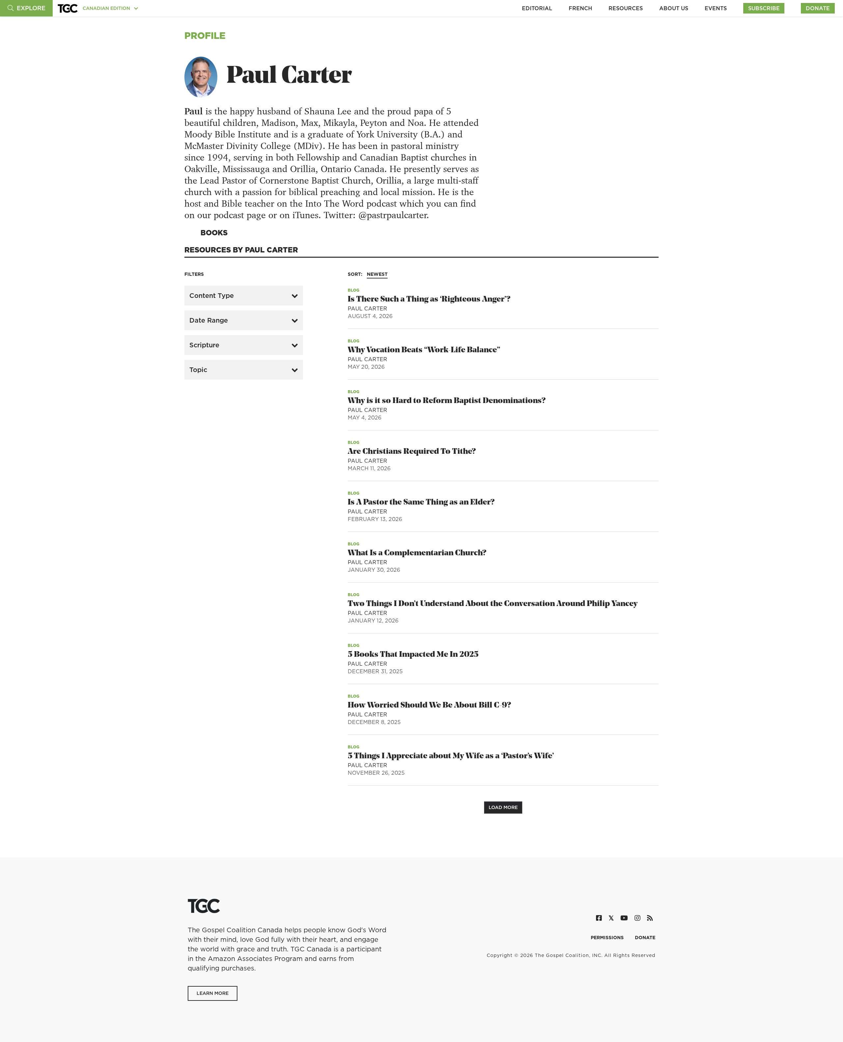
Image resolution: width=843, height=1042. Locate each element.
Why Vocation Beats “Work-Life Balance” (424, 350)
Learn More (213, 993)
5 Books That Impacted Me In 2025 (413, 655)
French (580, 8)
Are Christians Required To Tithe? (412, 452)
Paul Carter (367, 308)
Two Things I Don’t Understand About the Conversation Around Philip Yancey (493, 604)
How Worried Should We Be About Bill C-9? (429, 705)
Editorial (537, 8)
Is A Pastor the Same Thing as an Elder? (421, 503)
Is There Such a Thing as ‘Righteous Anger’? (429, 300)
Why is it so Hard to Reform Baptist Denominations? (446, 401)
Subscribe (764, 8)
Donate (818, 8)
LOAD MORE (503, 807)
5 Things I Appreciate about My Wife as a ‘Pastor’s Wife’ (451, 756)
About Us (673, 8)
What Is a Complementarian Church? (417, 553)
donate (645, 937)
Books (214, 232)
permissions (608, 937)
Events (716, 8)
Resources (626, 8)
